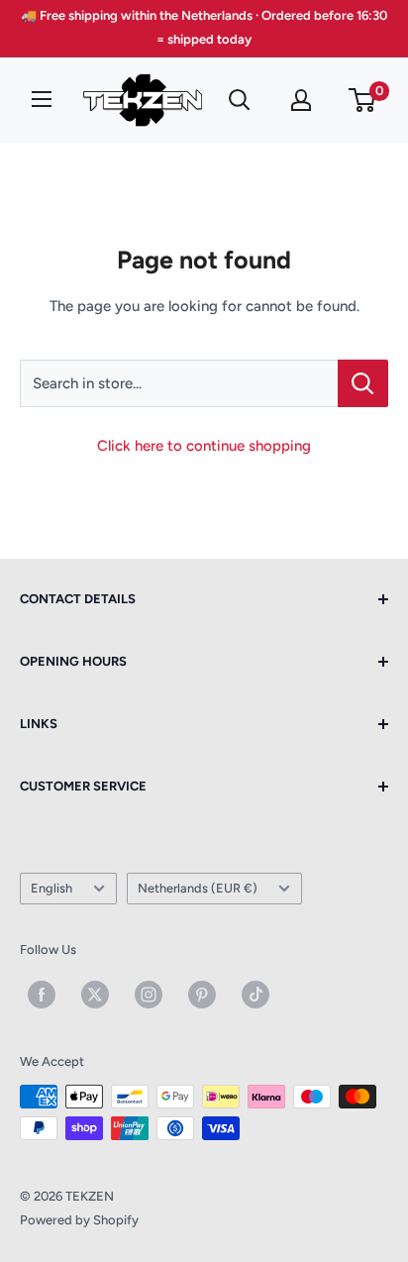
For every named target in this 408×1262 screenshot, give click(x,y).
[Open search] (239, 100)
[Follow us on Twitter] (95, 994)
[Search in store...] (363, 383)
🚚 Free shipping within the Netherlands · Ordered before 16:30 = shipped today (204, 27)
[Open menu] (41, 99)
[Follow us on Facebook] (41, 994)
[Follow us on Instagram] (148, 994)
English (51, 888)
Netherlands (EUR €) (197, 888)
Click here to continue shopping (204, 446)
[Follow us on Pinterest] (202, 994)
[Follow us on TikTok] (255, 994)
